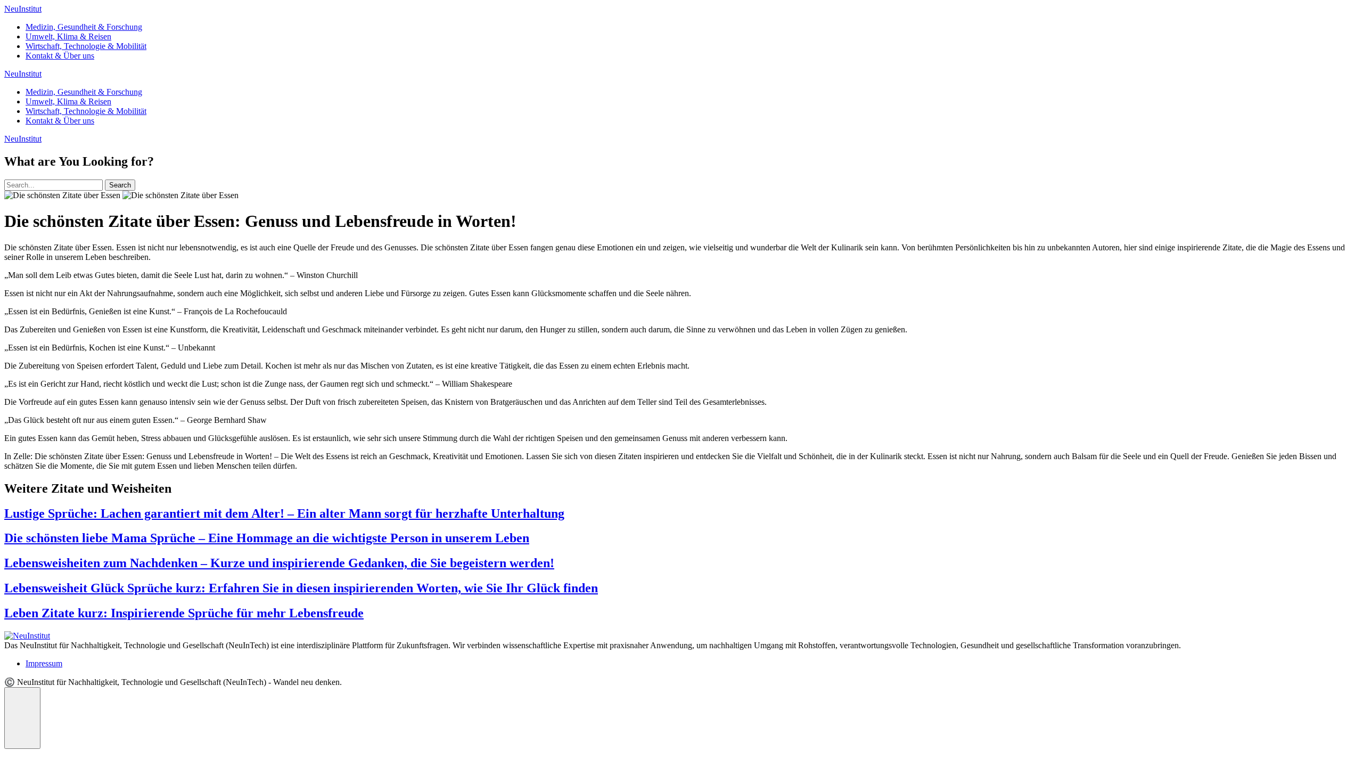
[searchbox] (53, 185)
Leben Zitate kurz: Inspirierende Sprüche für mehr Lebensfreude (184, 613)
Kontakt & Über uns (60, 55)
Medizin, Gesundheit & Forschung (84, 26)
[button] (22, 718)
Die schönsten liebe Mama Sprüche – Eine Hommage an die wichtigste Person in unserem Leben (266, 538)
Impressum (44, 663)
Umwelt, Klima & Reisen (68, 36)
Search (120, 185)
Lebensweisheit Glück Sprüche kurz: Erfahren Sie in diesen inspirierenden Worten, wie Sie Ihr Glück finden (301, 588)
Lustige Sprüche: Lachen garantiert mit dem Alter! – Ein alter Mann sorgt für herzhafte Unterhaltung (284, 513)
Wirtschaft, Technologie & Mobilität (86, 46)
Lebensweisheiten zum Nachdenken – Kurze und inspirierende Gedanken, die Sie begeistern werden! (279, 563)
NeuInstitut (23, 8)
